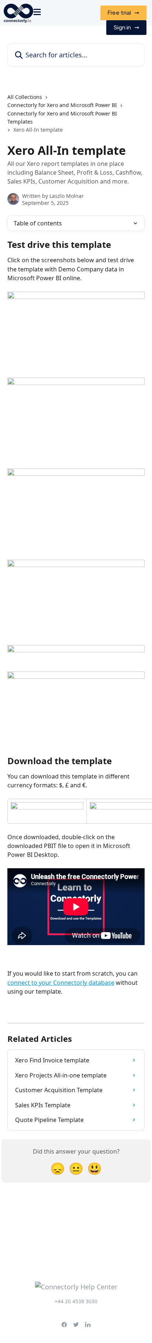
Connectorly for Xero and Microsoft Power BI (62, 104)
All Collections (24, 96)
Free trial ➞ (123, 13)
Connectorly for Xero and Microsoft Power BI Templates (62, 117)
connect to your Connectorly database (60, 983)
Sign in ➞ (126, 27)
